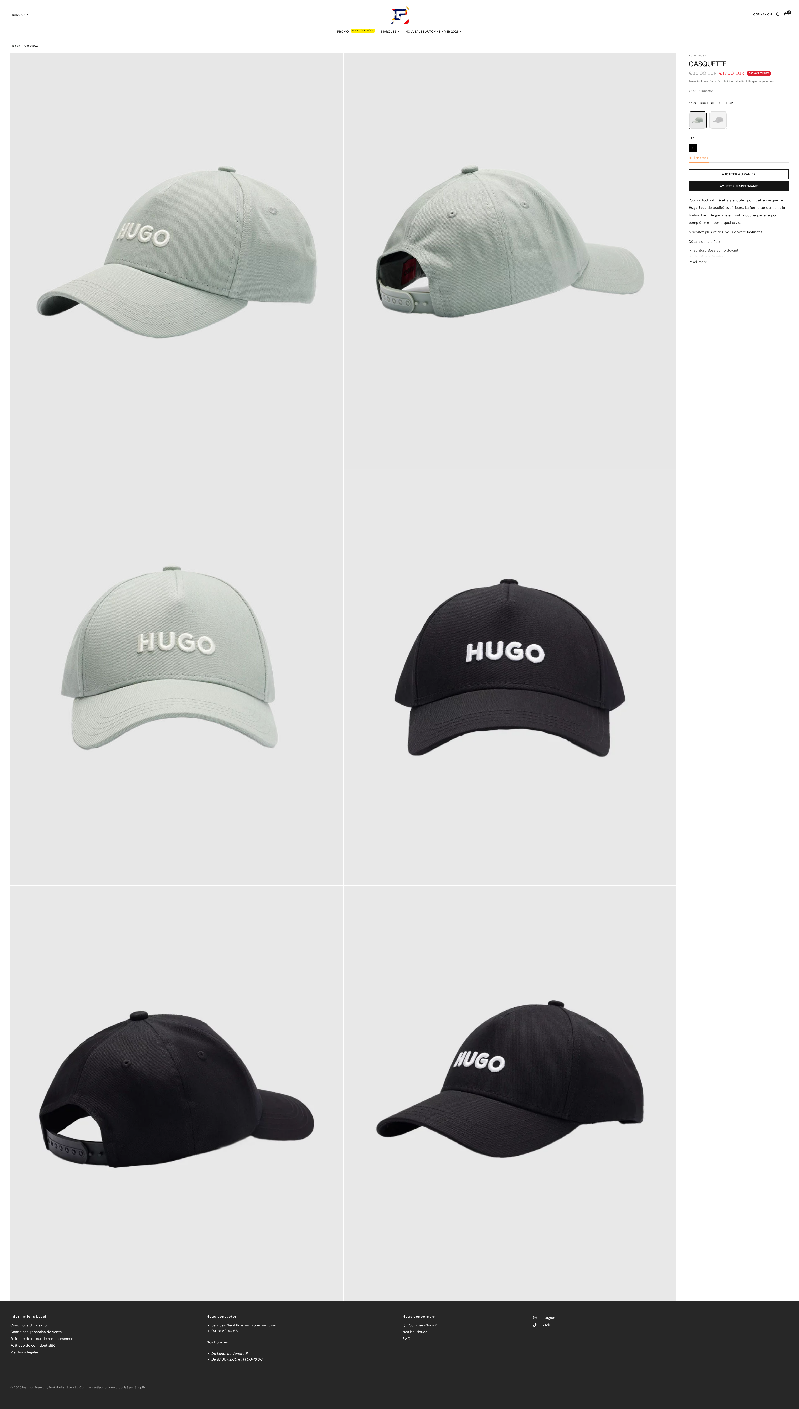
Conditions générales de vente (36, 1332)
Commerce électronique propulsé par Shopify (112, 1387)
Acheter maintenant (739, 186)
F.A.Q (406, 1338)
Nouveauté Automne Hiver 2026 (432, 32)
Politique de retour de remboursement (42, 1338)
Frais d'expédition (721, 81)
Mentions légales (24, 1352)
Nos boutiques (415, 1332)
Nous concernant (419, 1316)
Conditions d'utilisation (29, 1325)
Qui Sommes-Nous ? (420, 1325)
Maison (15, 45)
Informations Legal (28, 1316)
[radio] (698, 120)
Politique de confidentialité (32, 1345)
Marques (388, 32)
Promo (343, 32)
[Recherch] (778, 14)
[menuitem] (356, 31)
